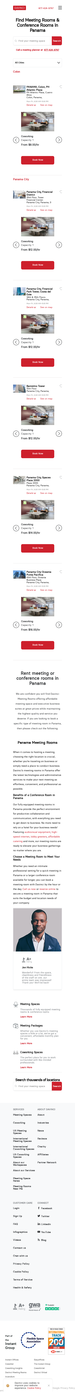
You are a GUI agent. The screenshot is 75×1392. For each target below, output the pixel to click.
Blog (43, 1240)
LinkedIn (46, 1224)
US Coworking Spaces (21, 1155)
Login (16, 1208)
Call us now (29, 889)
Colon (16, 71)
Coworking (19, 1122)
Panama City (21, 179)
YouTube (46, 1232)
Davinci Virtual (40, 1372)
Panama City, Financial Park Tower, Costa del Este (40, 291)
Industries (43, 1122)
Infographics (20, 1232)
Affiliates (43, 1154)
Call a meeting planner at (37, 50)
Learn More (26, 1017)
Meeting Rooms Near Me (22, 1187)
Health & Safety (22, 1287)
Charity (42, 1146)
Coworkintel (39, 1368)
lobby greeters (39, 836)
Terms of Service (22, 1279)
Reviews (42, 1138)
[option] (37, 140)
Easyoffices (39, 1359)
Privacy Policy (21, 1263)
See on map (46, 105)
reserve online (47, 889)
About (41, 1114)
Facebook (46, 1208)
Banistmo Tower (36, 386)
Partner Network (47, 1162)
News (41, 1130)
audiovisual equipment (37, 832)
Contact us (19, 1248)
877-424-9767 (46, 8)
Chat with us (20, 1256)
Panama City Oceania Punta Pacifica (39, 573)
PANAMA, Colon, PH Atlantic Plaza (38, 88)
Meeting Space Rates (21, 1179)
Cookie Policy (21, 1271)
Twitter (45, 1216)
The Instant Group (42, 1364)
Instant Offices (12, 1359)
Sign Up (17, 1216)
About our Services (24, 1170)
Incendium (10, 1376)
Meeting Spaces (30, 1004)
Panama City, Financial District (40, 193)
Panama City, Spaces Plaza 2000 (39, 479)
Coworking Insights (13, 1368)
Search (57, 40)
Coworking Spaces (31, 1052)
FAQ (15, 1224)
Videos (17, 1240)
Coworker (9, 1364)
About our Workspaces (20, 1163)
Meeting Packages (31, 1025)
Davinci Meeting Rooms (16, 1372)
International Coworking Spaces (23, 1148)
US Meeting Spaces (20, 1132)
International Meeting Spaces (22, 1140)
